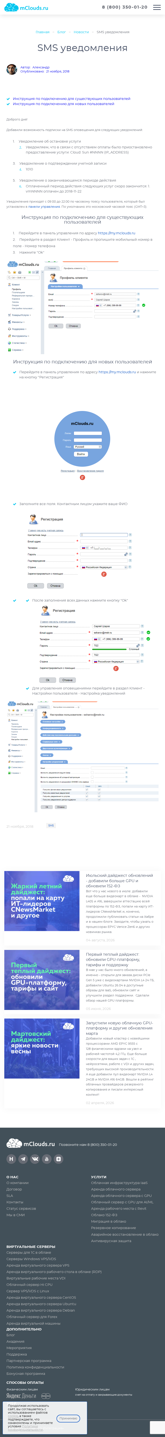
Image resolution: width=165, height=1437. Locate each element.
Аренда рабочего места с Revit (119, 1208)
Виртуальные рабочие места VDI (36, 1278)
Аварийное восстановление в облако (125, 1234)
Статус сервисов (21, 1208)
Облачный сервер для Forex (31, 1317)
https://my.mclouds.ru (116, 233)
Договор (14, 1189)
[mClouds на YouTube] (47, 1159)
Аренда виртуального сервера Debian (40, 1310)
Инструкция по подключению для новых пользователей (63, 104)
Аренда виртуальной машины (33, 1323)
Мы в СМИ (15, 1215)
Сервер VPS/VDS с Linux (27, 1291)
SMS (51, 825)
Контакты (14, 1202)
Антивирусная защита (111, 1241)
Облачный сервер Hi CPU (29, 1285)
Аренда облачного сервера (116, 1189)
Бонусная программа (25, 1373)
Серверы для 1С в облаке (28, 1252)
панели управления (44, 206)
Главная (43, 32)
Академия (15, 1341)
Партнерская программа (28, 1361)
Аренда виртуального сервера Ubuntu (41, 1304)
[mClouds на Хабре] (11, 1159)
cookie (13, 1416)
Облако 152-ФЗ (104, 1215)
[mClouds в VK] (35, 1159)
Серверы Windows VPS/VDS (31, 1259)
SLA (9, 1196)
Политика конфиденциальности (35, 1367)
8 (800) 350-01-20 (102, 1145)
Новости (81, 32)
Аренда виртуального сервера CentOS (41, 1297)
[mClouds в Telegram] (23, 1159)
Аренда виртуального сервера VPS (37, 1265)
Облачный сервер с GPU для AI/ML (122, 1202)
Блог (61, 32)
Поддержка (16, 1354)
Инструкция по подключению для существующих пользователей (71, 99)
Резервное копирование (113, 1228)
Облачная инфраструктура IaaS (119, 1183)
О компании (17, 1183)
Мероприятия (19, 1348)
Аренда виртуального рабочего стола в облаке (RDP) (54, 1272)
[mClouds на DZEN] (58, 1159)
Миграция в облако (108, 1221)
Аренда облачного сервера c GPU (121, 1196)
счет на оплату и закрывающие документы (103, 1394)
